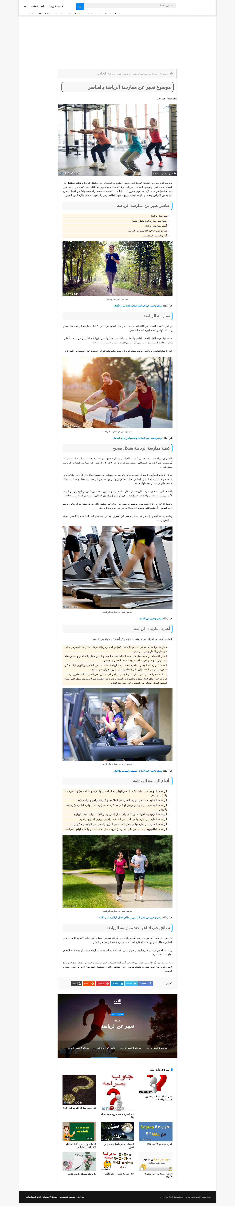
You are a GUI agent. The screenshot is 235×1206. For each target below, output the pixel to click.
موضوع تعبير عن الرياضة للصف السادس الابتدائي (117, 1026)
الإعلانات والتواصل (33, 1197)
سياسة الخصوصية (67, 1197)
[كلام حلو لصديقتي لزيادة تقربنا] (79, 1161)
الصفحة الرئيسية (55, 6)
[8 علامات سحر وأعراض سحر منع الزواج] (117, 1131)
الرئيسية (165, 73)
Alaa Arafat (171, 99)
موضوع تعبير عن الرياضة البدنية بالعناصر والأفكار (138, 305)
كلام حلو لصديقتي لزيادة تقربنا (82, 1174)
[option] (117, 1026)
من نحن (80, 1197)
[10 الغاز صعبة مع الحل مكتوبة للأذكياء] (155, 1161)
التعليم (117, 1014)
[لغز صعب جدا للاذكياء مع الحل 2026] (79, 1090)
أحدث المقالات (37, 6)
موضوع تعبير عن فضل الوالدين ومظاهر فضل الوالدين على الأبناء (131, 917)
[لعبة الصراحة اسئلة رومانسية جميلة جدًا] (117, 1093)
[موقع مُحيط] (198, 6)
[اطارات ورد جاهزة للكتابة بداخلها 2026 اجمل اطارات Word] (79, 1131)
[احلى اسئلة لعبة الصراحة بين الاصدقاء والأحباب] (155, 1084)
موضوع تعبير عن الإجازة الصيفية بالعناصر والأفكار (138, 771)
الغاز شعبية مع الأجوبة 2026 (159, 1144)
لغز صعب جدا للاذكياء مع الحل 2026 (79, 1108)
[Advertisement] (117, 41)
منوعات (153, 73)
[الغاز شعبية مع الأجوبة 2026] (155, 1131)
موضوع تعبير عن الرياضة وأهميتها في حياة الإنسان (138, 438)
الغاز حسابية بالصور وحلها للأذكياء (119, 1174)
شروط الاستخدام (50, 1197)
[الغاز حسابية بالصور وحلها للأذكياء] (117, 1161)
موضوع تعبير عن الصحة (151, 618)
